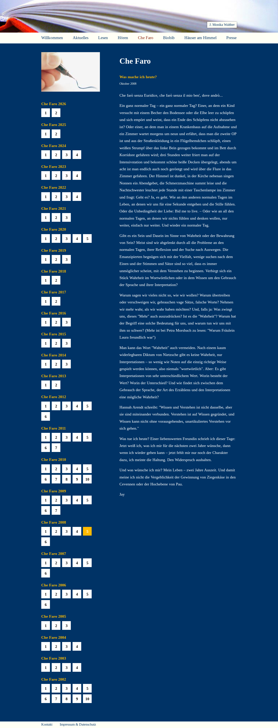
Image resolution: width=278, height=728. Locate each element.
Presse (231, 37)
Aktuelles (80, 37)
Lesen (103, 37)
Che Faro (145, 37)
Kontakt (46, 724)
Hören (123, 37)
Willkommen (52, 37)
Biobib (169, 37)
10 (87, 479)
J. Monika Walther (222, 24)
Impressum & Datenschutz (78, 724)
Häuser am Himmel (200, 37)
